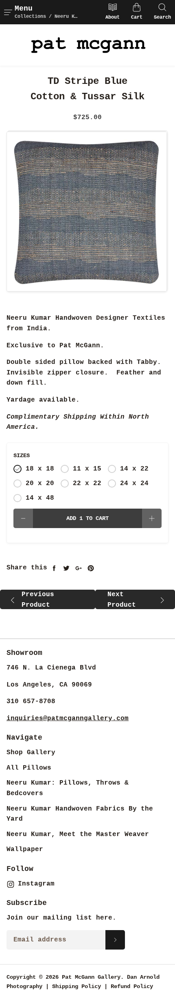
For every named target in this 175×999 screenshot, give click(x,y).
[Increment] (152, 518)
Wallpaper (25, 849)
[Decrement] (23, 518)
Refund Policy (132, 986)
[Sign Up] (115, 940)
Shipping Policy (76, 986)
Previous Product (38, 600)
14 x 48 (40, 498)
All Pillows (29, 768)
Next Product (121, 600)
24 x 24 (134, 483)
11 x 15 (87, 469)
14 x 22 (134, 469)
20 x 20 (40, 483)
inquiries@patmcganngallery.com (68, 718)
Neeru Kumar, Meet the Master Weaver (78, 834)
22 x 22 (87, 483)
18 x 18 (40, 469)
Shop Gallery (31, 752)
